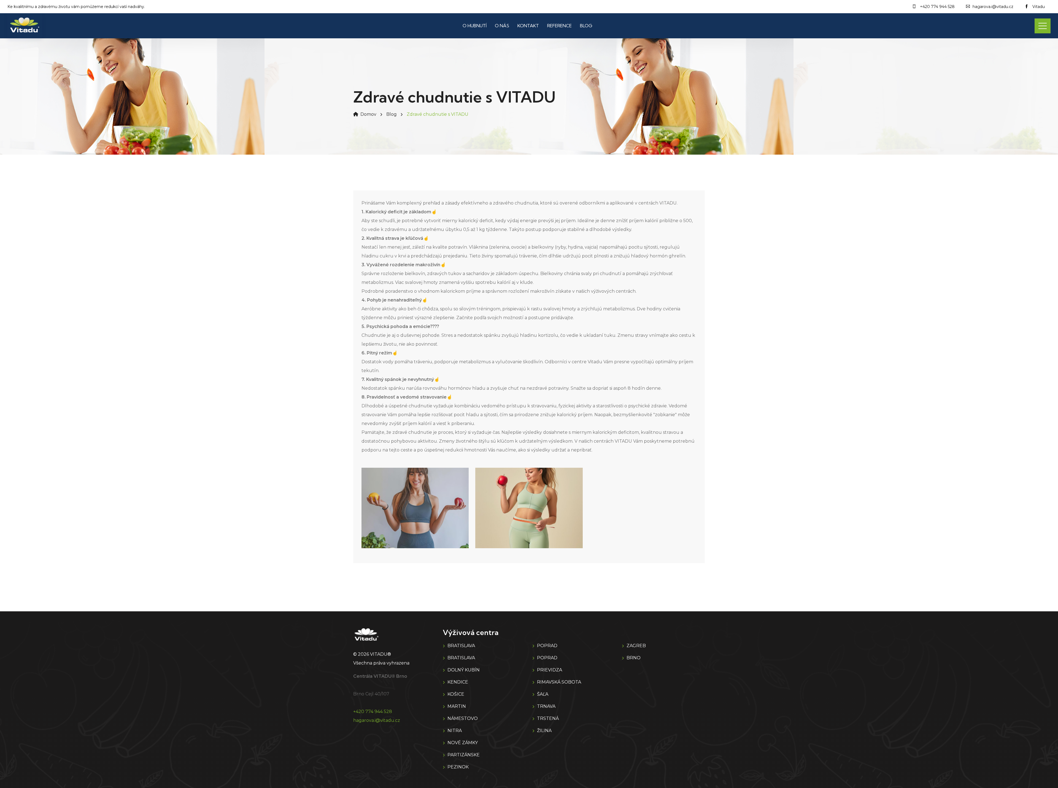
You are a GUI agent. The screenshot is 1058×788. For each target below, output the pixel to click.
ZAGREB (636, 645)
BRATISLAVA (461, 645)
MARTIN (456, 706)
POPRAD (547, 645)
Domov (368, 114)
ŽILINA (544, 730)
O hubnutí (475, 25)
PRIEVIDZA (549, 670)
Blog (586, 25)
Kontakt (528, 25)
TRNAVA (546, 706)
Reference (559, 25)
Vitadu (1038, 6)
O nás (502, 25)
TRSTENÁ (548, 718)
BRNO (634, 657)
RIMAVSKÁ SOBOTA (559, 682)
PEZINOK (458, 767)
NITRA (454, 730)
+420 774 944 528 (372, 711)
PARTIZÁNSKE (463, 754)
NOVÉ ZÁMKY (462, 742)
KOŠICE (455, 694)
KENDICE (457, 682)
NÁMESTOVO (462, 718)
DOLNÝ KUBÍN (463, 670)
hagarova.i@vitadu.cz (376, 720)
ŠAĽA (542, 694)
